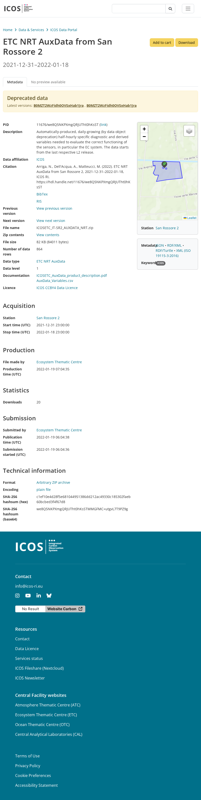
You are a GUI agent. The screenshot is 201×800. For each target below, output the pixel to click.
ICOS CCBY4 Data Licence (57, 287)
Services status (29, 658)
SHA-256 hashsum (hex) (15, 499)
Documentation (16, 275)
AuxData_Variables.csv (55, 280)
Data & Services (31, 29)
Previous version (10, 211)
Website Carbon (61, 608)
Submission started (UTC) (14, 452)
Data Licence (27, 648)
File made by (14, 362)
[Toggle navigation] (188, 8)
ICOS (40, 159)
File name (11, 227)
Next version (14, 220)
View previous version (54, 208)
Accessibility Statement (36, 785)
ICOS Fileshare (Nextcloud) (39, 668)
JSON (160, 245)
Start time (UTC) (16, 325)
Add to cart (162, 42)
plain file (44, 489)
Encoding (10, 489)
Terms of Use (27, 756)
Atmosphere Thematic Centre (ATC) (47, 705)
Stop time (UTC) (16, 332)
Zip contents (13, 234)
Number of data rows (16, 251)
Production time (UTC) (12, 371)
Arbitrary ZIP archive (53, 482)
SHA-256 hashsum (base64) (10, 514)
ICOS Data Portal (63, 29)
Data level (11, 268)
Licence (9, 287)
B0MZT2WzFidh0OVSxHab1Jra (59, 105)
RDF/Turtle (165, 250)
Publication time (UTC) (12, 440)
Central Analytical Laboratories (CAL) (48, 734)
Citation (9, 166)
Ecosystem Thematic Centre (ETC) (46, 714)
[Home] (18, 8)
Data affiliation (15, 159)
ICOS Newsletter (30, 678)
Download (186, 42)
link (103, 124)
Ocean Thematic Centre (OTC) (42, 724)
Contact (22, 639)
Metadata (149, 245)
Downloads (12, 402)
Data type (11, 261)
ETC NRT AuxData (51, 261)
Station (9, 317)
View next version (51, 220)
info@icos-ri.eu (29, 586)
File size (9, 242)
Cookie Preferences (33, 775)
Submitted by (14, 430)
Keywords (149, 262)
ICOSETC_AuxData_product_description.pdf (72, 275)
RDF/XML (175, 245)
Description (12, 131)
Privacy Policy (27, 765)
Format (9, 482)
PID (6, 124)
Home (8, 29)
